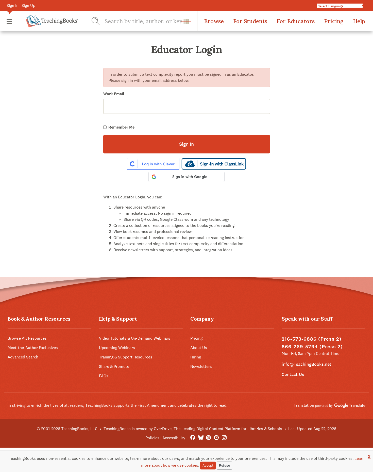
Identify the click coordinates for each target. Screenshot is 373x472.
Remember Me (121, 127)
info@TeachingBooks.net (306, 364)
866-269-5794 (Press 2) (312, 346)
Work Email (113, 94)
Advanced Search (23, 357)
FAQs (103, 376)
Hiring (195, 357)
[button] (9, 21)
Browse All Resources (27, 338)
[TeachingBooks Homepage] (48, 21)
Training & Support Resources (125, 357)
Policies (152, 437)
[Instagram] (224, 437)
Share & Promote (114, 366)
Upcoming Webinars (117, 347)
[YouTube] (216, 437)
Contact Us (293, 374)
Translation (304, 405)
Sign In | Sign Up (21, 5)
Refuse (224, 465)
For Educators (296, 21)
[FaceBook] (192, 437)
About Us (198, 347)
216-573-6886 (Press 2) (312, 339)
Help (359, 21)
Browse (214, 21)
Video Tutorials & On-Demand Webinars (134, 338)
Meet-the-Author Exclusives (33, 347)
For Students (250, 21)
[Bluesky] (200, 437)
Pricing (334, 21)
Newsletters (201, 366)
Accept (207, 465)
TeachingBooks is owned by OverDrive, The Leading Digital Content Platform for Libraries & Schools (193, 428)
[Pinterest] (208, 437)
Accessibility (173, 437)
